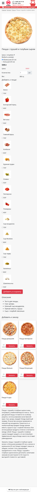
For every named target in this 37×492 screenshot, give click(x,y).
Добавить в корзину (12, 291)
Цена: (4, 69)
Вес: (3, 76)
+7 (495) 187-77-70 (19, 1)
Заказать (12, 346)
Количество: (6, 73)
